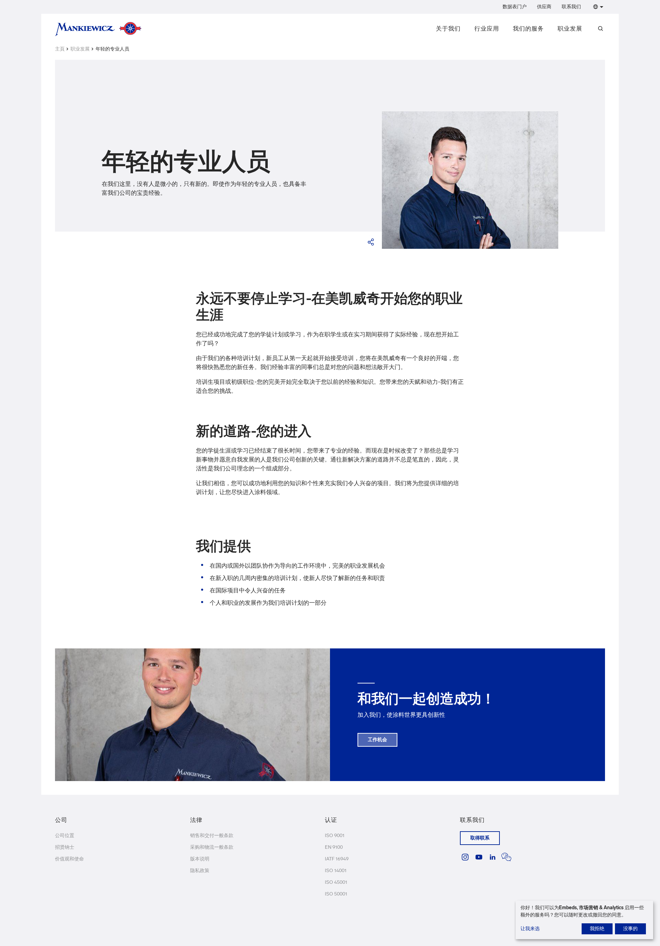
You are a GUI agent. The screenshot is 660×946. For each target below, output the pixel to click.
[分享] (371, 242)
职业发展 (570, 28)
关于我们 (448, 28)
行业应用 (486, 28)
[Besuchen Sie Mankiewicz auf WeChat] (506, 857)
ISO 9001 (334, 835)
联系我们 (571, 7)
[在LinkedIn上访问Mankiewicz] (492, 857)
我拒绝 (597, 929)
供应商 (544, 7)
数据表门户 (515, 7)
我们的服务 (528, 28)
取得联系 (480, 838)
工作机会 (377, 740)
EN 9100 (334, 847)
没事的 (630, 929)
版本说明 (199, 859)
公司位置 (64, 835)
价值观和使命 (69, 859)
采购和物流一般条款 (211, 847)
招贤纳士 (64, 847)
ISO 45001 (336, 882)
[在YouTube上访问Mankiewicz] (479, 857)
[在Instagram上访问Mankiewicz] (465, 857)
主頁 (60, 49)
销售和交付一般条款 (211, 835)
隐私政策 (199, 870)
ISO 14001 (335, 870)
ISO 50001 (336, 894)
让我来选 (530, 929)
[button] (597, 7)
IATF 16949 (337, 859)
